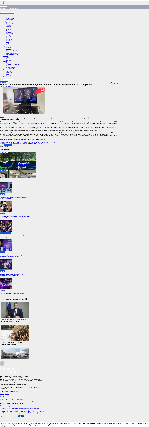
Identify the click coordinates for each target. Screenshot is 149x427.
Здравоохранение (10, 63)
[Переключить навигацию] (0, 11)
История (8, 26)
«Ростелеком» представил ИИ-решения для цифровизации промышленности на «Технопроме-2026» (13, 255)
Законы (8, 57)
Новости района (10, 18)
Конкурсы (9, 28)
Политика (5, 56)
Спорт (8, 43)
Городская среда (10, 67)
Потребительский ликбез (12, 53)
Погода (8, 35)
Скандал (8, 71)
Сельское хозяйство (11, 51)
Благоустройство (10, 23)
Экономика (6, 46)
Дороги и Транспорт (11, 50)
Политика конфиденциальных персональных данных (14, 406)
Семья (7, 42)
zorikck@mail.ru (21, 399)
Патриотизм (9, 33)
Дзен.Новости (7, 77)
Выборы (8, 60)
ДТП (7, 74)
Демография (9, 65)
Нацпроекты (6, 61)
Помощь (8, 36)
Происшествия (7, 70)
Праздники (9, 39)
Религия (8, 40)
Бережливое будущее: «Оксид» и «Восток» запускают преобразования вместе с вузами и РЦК (12, 275)
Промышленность (11, 47)
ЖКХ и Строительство (12, 54)
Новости (5, 17)
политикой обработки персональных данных (82, 423)
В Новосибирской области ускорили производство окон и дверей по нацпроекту (21, 143)
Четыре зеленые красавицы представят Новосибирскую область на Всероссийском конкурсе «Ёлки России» (29, 142)
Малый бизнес (10, 68)
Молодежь (9, 30)
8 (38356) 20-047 (4, 396)
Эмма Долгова (10, 86)
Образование (9, 32)
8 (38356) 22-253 (14, 391)
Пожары (8, 75)
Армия (8, 22)
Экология (8, 49)
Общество (5, 21)
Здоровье (8, 25)
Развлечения (9, 44)
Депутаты (8, 58)
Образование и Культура (12, 64)
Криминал (9, 72)
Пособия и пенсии (11, 37)
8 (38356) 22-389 (4, 394)
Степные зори (3, 6)
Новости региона (10, 19)
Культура (8, 29)
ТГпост (6, 146)
